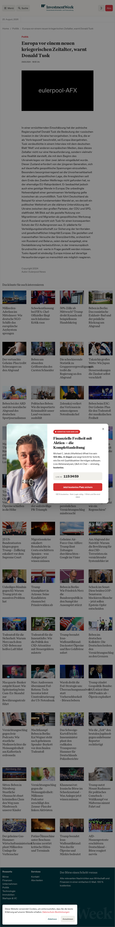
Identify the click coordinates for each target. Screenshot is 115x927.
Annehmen (68, 919)
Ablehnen (52, 919)
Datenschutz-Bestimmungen (55, 912)
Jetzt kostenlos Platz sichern (78, 487)
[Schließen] (103, 429)
